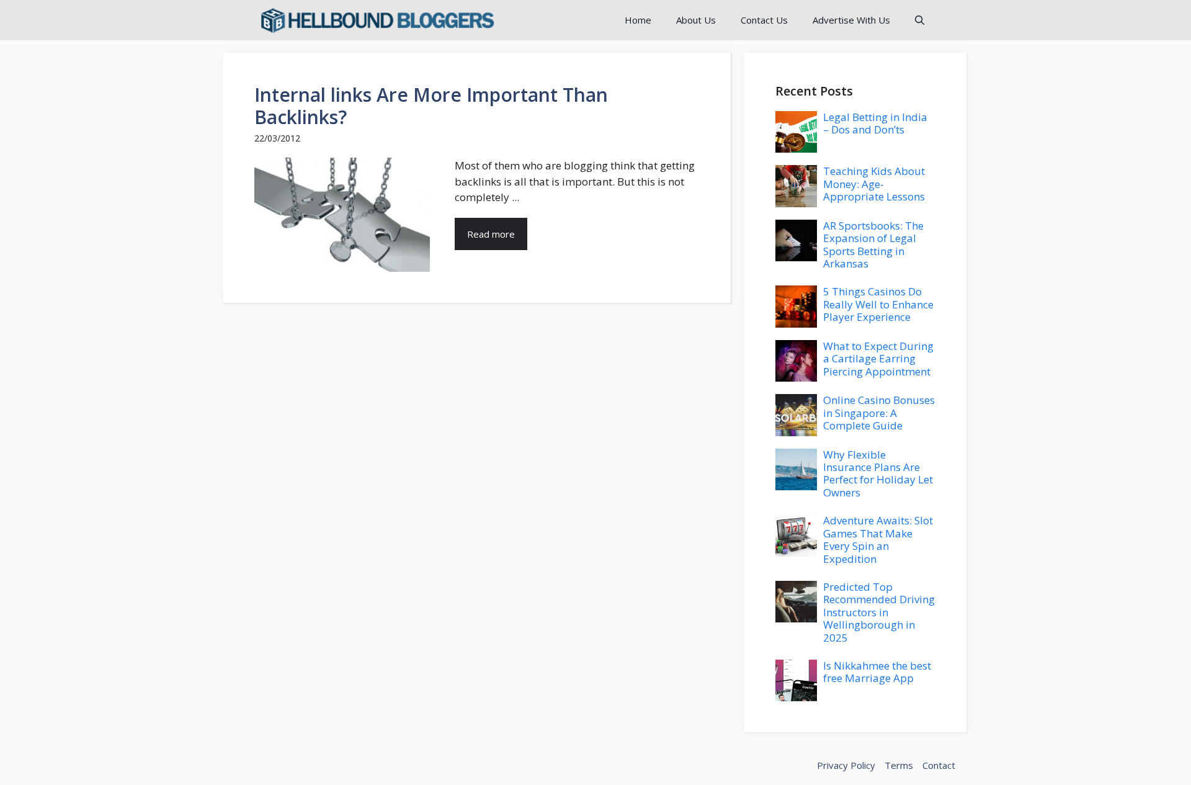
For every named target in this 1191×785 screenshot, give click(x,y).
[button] (920, 20)
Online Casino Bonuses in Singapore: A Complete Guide (879, 413)
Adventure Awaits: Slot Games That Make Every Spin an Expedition (878, 539)
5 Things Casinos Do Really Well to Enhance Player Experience (878, 304)
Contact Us (764, 20)
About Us (696, 20)
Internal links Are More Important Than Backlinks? (431, 106)
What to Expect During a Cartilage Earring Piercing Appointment (878, 359)
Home (638, 20)
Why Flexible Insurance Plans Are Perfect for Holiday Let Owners (878, 473)
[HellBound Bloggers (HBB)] (376, 20)
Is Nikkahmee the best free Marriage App (877, 671)
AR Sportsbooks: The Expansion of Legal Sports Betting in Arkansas (873, 244)
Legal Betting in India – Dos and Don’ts (875, 123)
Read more (491, 234)
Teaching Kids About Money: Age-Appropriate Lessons (874, 184)
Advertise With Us (851, 20)
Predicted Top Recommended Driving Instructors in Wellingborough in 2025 (879, 612)
